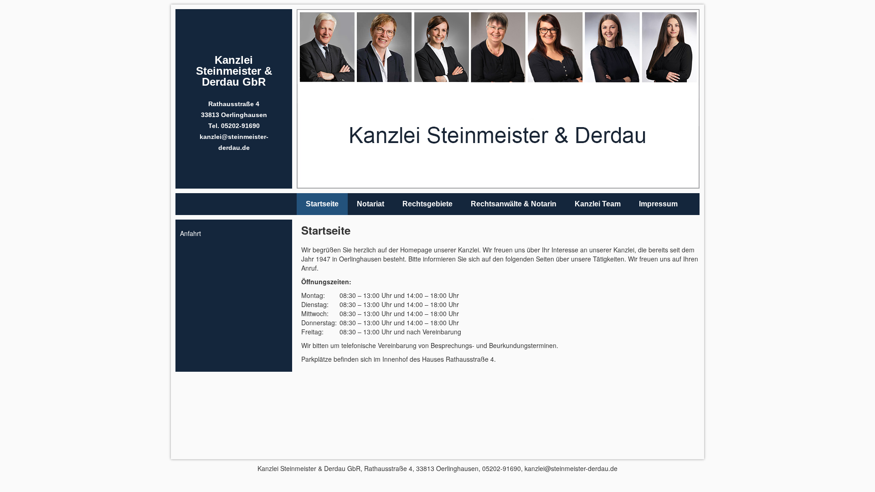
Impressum (658, 204)
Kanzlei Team (598, 204)
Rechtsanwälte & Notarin (513, 204)
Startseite (322, 204)
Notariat (370, 204)
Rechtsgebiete (427, 204)
